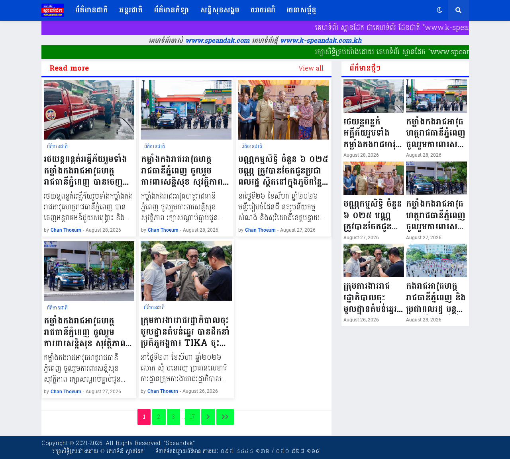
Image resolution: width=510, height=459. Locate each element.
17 (192, 417)
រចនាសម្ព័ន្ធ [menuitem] (301, 10)
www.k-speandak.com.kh (320, 41)
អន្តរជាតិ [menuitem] (131, 10)
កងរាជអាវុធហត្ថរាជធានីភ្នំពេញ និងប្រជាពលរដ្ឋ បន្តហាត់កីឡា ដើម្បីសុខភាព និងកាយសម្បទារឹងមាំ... (436, 297)
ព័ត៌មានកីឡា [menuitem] (171, 10)
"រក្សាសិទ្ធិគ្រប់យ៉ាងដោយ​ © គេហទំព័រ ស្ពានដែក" (98, 451)
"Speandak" (178, 443)
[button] (439, 10)
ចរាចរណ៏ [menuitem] (263, 10)
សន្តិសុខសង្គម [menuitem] (219, 10)
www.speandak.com (216, 41)
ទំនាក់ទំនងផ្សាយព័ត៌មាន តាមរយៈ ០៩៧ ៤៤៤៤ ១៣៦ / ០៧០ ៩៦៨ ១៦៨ (237, 451)
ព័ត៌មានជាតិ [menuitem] (91, 10)
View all (311, 68)
